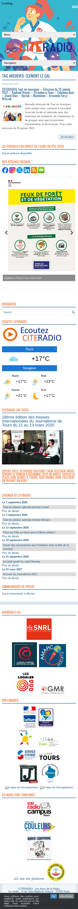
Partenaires (10, 700)
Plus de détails (10, 511)
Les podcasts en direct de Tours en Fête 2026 (33, 146)
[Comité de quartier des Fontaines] (56, 881)
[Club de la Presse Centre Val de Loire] (24, 667)
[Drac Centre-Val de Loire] (30, 727)
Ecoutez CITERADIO (14, 321)
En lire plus (67, 137)
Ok (53, 896)
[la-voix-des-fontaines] (29, 881)
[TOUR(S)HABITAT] (48, 746)
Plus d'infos (66, 896)
